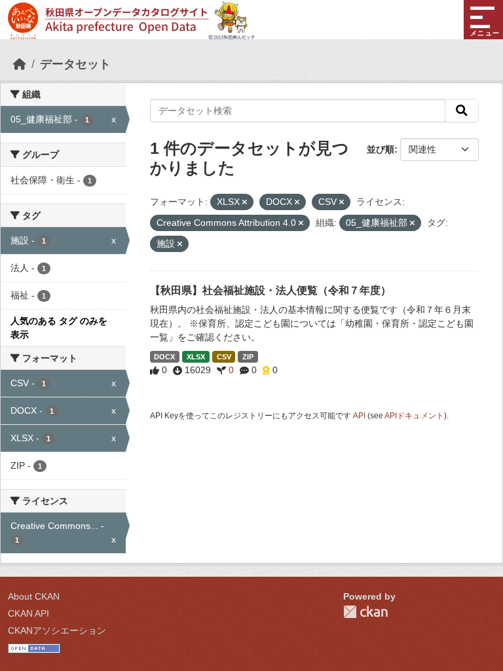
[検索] (462, 110)
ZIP (247, 357)
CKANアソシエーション (57, 630)
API (359, 415)
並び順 (380, 149)
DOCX (164, 357)
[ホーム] (19, 64)
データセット (75, 64)
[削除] (244, 202)
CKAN (365, 612)
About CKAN (34, 596)
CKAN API (28, 613)
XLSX (196, 357)
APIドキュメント (414, 415)
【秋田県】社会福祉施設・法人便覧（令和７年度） (270, 290)
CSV (224, 357)
